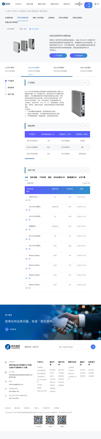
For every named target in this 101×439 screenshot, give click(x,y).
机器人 (52, 376)
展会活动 (71, 373)
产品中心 (18, 4)
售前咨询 (61, 379)
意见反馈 (61, 382)
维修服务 (61, 385)
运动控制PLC (41, 376)
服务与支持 (42, 4)
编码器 (39, 388)
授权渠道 (61, 376)
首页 (8, 11)
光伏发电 (52, 379)
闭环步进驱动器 (32, 11)
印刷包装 (52, 391)
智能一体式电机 (38, 18)
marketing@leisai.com (16, 384)
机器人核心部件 (42, 391)
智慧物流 (52, 388)
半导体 (52, 373)
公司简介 (83, 370)
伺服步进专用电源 (11, 22)
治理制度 (91, 373)
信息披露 (91, 376)
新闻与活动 (55, 4)
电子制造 (52, 370)
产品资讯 (71, 370)
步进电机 (51, 18)
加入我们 (83, 373)
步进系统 (22, 11)
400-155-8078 (14, 398)
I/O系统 (39, 385)
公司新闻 (71, 367)
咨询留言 (13, 329)
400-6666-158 (14, 391)
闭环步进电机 (63, 18)
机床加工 (52, 385)
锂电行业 (52, 382)
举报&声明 (46, 408)
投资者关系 (79, 4)
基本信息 (91, 370)
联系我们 (83, 376)
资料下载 (61, 370)
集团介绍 (67, 4)
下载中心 (36, 408)
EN (97, 4)
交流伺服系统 (41, 370)
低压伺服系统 (41, 373)
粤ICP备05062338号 (65, 412)
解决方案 (30, 4)
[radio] (9, 29)
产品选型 (61, 373)
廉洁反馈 (17, 408)
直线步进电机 (77, 18)
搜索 (89, 5)
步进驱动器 (9, 18)
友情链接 (56, 408)
